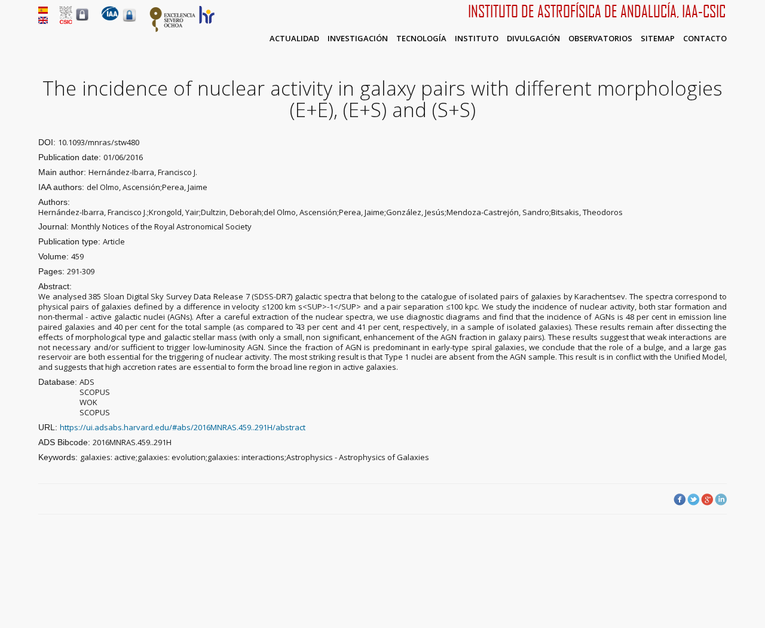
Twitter (693, 500)
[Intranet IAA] (129, 21)
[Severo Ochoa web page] (173, 29)
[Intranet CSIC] (82, 20)
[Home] (110, 18)
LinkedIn (721, 500)
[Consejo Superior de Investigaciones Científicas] (65, 21)
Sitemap (658, 38)
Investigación (358, 38)
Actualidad (294, 38)
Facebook (680, 500)
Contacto (705, 38)
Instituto (476, 38)
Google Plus (707, 500)
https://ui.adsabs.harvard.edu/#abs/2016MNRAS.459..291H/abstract (182, 427)
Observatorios (600, 38)
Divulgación (533, 38)
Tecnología (421, 38)
